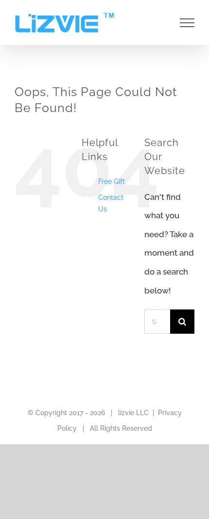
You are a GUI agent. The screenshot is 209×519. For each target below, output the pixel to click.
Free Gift (111, 181)
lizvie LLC (133, 413)
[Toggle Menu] (187, 22)
